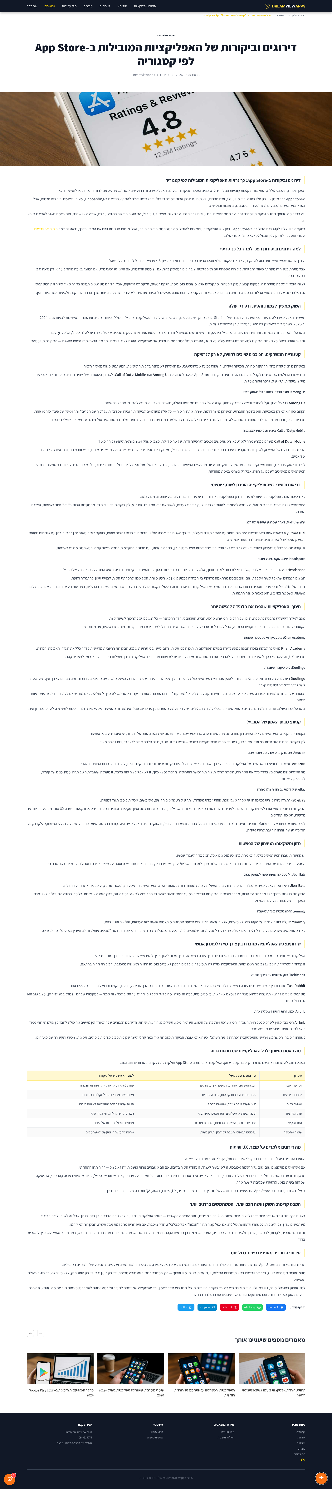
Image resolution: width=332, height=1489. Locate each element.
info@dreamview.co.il (79, 1432)
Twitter (183, 1307)
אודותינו (122, 6)
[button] (40, 1333)
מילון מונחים (227, 1432)
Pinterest (227, 1307)
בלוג (303, 1460)
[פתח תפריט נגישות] (321, 1478)
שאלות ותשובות (226, 1437)
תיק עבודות (69, 6)
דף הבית (300, 1432)
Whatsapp (250, 1307)
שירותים (105, 6)
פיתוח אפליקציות (145, 6)
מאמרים (49, 6)
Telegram (204, 1307)
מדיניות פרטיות (155, 1437)
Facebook (273, 1307)
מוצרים (88, 6)
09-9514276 (85, 1437)
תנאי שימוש (156, 1432)
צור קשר (32, 6)
